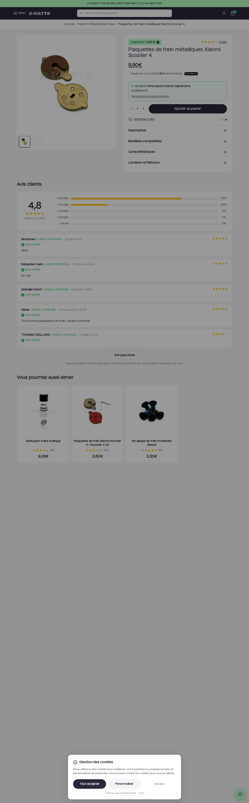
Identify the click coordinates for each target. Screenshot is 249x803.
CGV (141, 793)
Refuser (159, 784)
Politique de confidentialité (120, 793)
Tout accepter (90, 784)
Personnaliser (124, 784)
